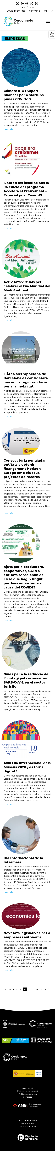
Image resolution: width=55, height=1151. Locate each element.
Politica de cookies (28, 1094)
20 (21, 989)
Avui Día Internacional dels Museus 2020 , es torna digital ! (27, 767)
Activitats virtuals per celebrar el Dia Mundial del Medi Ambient (27, 286)
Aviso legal (27, 1088)
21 (25, 989)
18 (13, 989)
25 (41, 989)
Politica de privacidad (27, 1091)
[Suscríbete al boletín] (52, 34)
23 (32, 989)
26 (44, 989)
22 (29, 989)
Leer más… (9, 129)
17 (10, 989)
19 (17, 989)
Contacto (27, 1097)
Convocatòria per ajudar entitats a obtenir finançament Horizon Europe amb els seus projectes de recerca (25, 468)
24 (36, 989)
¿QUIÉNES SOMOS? (16, 11)
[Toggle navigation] (48, 21)
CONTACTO (34, 11)
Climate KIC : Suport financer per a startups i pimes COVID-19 (25, 95)
